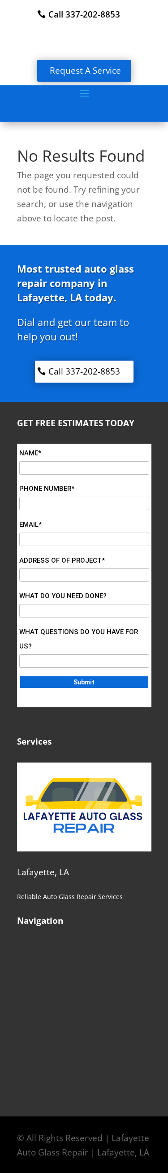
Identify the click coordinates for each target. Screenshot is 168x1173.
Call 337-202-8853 (84, 14)
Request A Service (85, 70)
